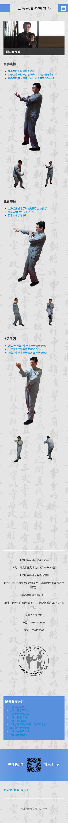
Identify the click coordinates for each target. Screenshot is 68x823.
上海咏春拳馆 (17, 707)
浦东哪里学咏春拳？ (21, 727)
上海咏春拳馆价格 (19, 731)
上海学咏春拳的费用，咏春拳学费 (28, 724)
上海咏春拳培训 (18, 717)
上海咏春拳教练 (18, 734)
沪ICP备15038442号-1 (15, 789)
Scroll (32, 814)
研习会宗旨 (13, 52)
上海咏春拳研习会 (19, 710)
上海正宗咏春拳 (18, 720)
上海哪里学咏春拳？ (21, 713)
